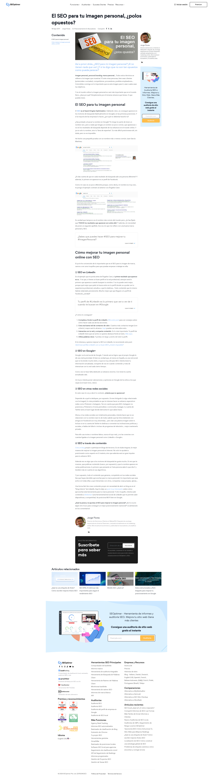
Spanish (137, 677)
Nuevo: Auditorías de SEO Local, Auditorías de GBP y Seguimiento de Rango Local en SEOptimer (138, 723)
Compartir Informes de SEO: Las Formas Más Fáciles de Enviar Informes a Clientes (139, 714)
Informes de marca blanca (100, 692)
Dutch (145, 680)
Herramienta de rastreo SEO (101, 689)
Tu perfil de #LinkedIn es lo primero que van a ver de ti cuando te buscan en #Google (105, 303)
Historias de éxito (130, 672)
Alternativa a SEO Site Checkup (136, 697)
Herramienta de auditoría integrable (104, 672)
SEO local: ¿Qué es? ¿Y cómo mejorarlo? (139, 708)
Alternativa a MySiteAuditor (134, 691)
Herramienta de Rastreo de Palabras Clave (104, 682)
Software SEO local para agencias (103, 747)
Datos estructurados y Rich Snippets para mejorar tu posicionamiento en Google (145, 591)
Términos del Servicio (115, 774)
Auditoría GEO (96, 706)
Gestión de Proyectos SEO (101, 759)
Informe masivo (97, 669)
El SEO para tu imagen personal (60, 39)
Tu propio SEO (96, 735)
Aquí (104, 328)
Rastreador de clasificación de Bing (104, 729)
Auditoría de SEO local (99, 715)
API (92, 695)
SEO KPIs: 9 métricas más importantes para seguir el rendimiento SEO (89, 591)
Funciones (74, 4)
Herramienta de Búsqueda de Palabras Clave (105, 676)
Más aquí (128, 334)
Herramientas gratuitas (99, 738)
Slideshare (89, 495)
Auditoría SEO (96, 703)
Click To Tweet (129, 243)
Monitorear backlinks (99, 686)
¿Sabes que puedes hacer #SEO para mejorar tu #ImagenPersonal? (101, 238)
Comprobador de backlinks (101, 666)
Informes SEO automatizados (102, 726)
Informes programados (99, 756)
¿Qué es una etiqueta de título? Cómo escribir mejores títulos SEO (64, 589)
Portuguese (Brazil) (131, 683)
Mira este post (113, 320)
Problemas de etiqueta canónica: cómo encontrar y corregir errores (139, 748)
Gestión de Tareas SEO (99, 762)
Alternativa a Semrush (132, 694)
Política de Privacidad (98, 774)
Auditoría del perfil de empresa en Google (103, 710)
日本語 (140, 680)
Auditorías (86, 4)
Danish (138, 674)
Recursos (119, 4)
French (143, 677)
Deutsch (145, 674)
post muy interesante (115, 489)
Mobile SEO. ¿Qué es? (115, 588)
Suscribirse (128, 545)
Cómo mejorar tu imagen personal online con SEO (61, 43)
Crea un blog (80, 448)
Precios (111, 4)
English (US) (128, 677)
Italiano (132, 674)
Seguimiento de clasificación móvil (104, 750)
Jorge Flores (66, 29)
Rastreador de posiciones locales (103, 744)
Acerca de (128, 666)
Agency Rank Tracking (99, 723)
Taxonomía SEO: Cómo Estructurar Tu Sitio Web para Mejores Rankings (138, 730)
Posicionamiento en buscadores (85, 29)
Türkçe (141, 683)
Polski (151, 680)
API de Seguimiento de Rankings (103, 753)
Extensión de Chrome (99, 732)
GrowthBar (95, 741)
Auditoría (151, 121)
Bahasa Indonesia (130, 680)
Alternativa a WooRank (133, 700)
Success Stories (99, 4)
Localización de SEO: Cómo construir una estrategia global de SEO (138, 742)
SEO (79, 111)
